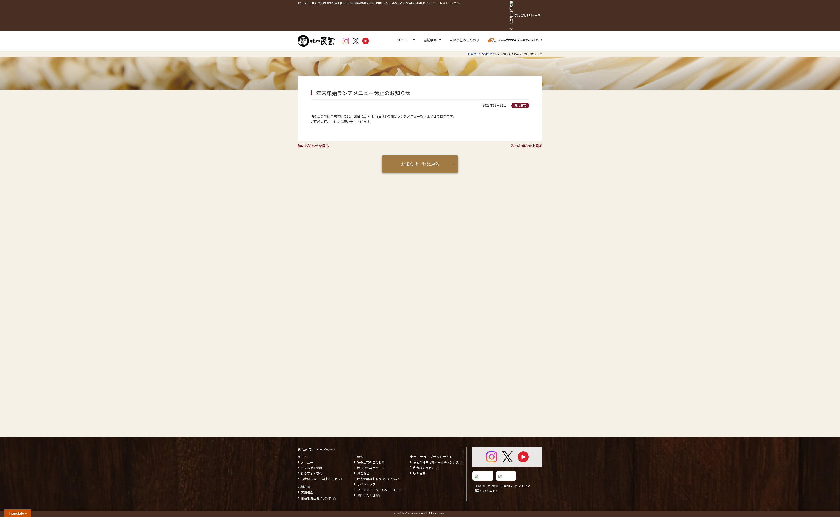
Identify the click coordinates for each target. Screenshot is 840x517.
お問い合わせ (366, 495)
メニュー (307, 462)
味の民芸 (419, 473)
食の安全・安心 (311, 473)
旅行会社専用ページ (371, 468)
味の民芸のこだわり (464, 40)
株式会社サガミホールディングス (436, 462)
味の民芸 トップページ (318, 449)
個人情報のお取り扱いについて (378, 479)
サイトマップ (366, 484)
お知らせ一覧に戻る (420, 164)
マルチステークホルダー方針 (377, 490)
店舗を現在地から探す (316, 498)
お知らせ (363, 473)
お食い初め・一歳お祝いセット (322, 479)
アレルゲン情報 (311, 468)
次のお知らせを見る (526, 145)
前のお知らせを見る (313, 145)
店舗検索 (307, 492)
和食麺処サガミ (424, 468)
